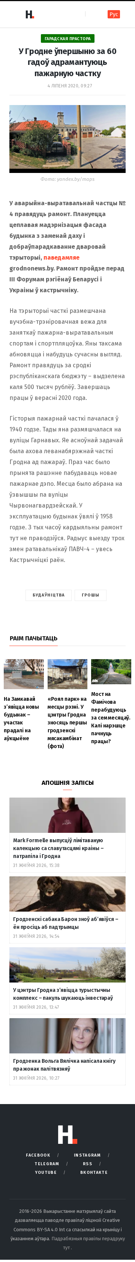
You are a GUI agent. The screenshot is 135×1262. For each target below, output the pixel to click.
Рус (114, 14)
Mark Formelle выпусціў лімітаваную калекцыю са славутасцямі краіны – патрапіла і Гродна (58, 848)
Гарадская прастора (68, 38)
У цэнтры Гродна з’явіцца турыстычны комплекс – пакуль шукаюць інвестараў (63, 994)
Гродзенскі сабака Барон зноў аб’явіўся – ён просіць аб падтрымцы (65, 923)
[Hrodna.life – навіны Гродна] (29, 14)
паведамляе (62, 257)
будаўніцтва (48, 595)
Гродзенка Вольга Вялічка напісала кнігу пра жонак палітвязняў (64, 1065)
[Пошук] (91, 14)
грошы (90, 595)
